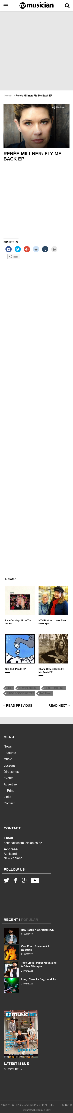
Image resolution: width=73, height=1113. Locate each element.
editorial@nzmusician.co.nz (23, 843)
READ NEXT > (58, 705)
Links (7, 796)
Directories (11, 771)
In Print (8, 790)
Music (8, 759)
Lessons (9, 765)
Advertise (10, 784)
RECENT (11, 920)
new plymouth (29, 688)
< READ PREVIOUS (18, 705)
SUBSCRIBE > (13, 1069)
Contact (9, 803)
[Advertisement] (36, 51)
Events (8, 778)
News (8, 746)
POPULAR (29, 920)
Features (10, 753)
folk (10, 688)
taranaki (46, 693)
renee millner (55, 688)
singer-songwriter (20, 693)
